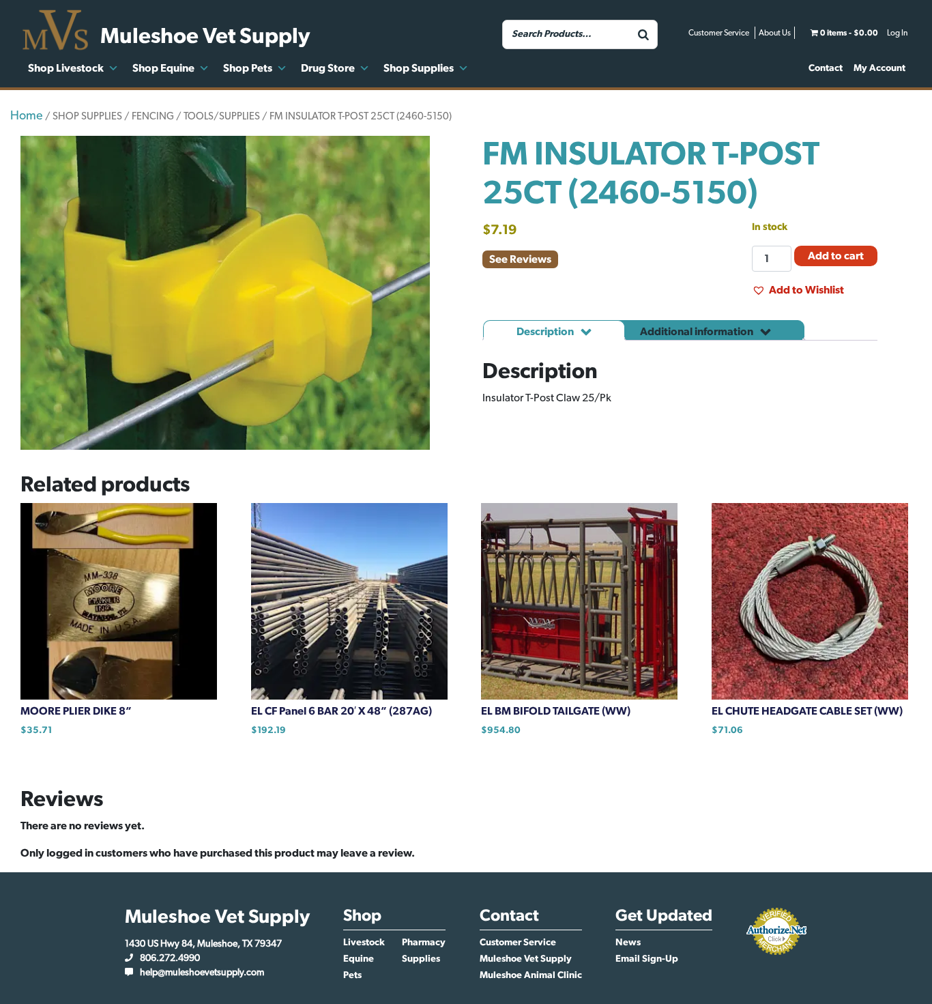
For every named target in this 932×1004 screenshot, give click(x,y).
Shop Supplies (418, 68)
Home (26, 116)
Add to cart (836, 255)
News (628, 942)
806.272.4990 (170, 958)
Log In (897, 33)
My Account (879, 68)
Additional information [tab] (697, 331)
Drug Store (328, 68)
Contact (826, 68)
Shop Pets (247, 68)
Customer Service (718, 33)
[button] (798, 290)
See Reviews (520, 259)
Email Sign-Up (646, 959)
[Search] (643, 34)
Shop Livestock (66, 68)
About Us (775, 33)
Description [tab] (546, 331)
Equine (358, 959)
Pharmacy (424, 942)
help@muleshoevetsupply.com (202, 972)
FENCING (153, 116)
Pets (352, 975)
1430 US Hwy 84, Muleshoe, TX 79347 (203, 944)
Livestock (364, 942)
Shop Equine (163, 68)
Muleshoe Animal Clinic (531, 975)
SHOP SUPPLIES (87, 116)
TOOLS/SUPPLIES (222, 116)
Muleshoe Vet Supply (526, 959)
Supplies (421, 959)
